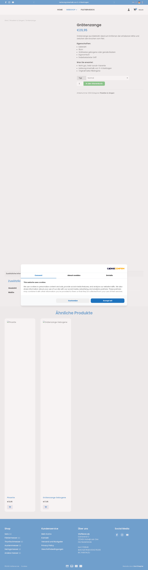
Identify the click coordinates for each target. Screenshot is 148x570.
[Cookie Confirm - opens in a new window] (115, 268)
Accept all (107, 300)
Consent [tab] (38, 275)
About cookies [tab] (74, 275)
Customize (73, 300)
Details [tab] (109, 275)
